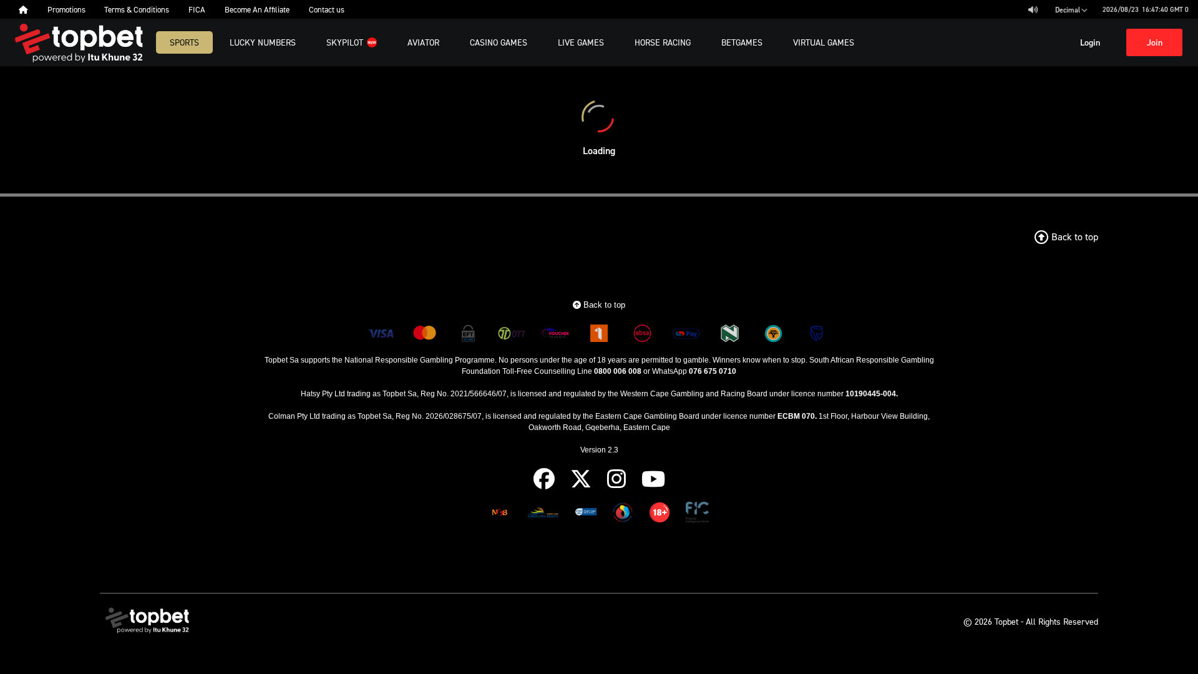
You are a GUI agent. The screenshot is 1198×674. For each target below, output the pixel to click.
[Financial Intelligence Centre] (697, 514)
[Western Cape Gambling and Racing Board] (586, 514)
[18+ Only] (659, 514)
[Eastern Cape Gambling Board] (543, 514)
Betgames (741, 42)
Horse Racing (663, 42)
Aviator (423, 42)
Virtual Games (823, 42)
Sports (184, 42)
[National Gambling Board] (499, 514)
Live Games (581, 42)
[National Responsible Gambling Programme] (622, 514)
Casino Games (498, 42)
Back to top (603, 305)
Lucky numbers (263, 42)
